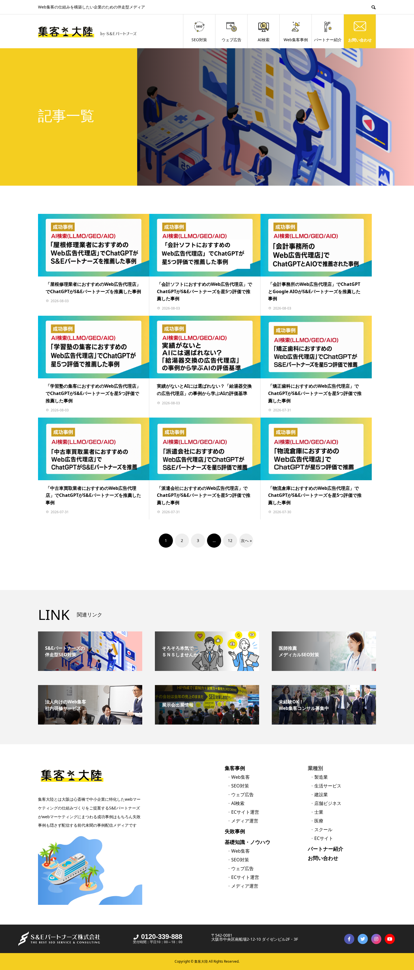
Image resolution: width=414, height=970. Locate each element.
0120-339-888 (161, 936)
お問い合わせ (360, 39)
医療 (318, 821)
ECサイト (323, 838)
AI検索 (264, 39)
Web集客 (240, 777)
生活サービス (327, 786)
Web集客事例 (296, 39)
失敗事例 (235, 831)
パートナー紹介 (328, 39)
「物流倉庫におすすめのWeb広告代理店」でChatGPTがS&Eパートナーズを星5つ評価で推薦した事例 (315, 495)
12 (230, 540)
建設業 (321, 794)
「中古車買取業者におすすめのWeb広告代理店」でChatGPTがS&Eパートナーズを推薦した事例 (93, 495)
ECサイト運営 (245, 812)
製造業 (321, 777)
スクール (323, 829)
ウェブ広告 (231, 39)
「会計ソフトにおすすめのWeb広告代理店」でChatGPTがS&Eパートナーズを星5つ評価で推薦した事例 (204, 291)
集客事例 (235, 768)
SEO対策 (199, 39)
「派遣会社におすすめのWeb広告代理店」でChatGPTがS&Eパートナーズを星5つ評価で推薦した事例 (203, 495)
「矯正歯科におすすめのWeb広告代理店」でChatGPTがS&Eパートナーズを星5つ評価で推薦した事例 (315, 393)
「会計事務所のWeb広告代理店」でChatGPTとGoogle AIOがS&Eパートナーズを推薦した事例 (314, 291)
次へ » (246, 540)
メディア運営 (244, 821)
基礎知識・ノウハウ (247, 842)
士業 (318, 812)
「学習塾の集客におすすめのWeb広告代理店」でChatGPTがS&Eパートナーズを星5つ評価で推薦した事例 (93, 393)
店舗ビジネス (327, 803)
